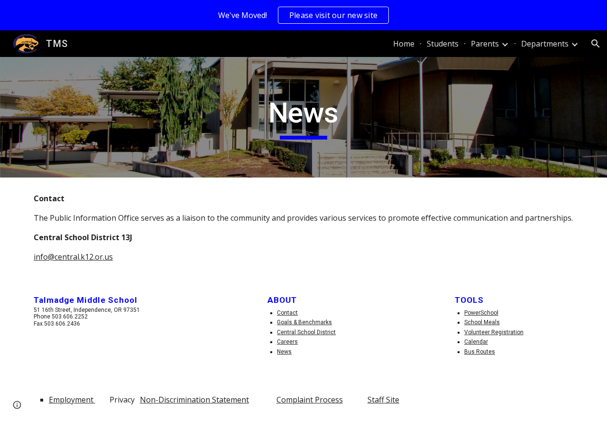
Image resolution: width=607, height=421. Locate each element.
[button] (595, 43)
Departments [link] (545, 43)
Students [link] (443, 43)
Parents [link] (485, 43)
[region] (303, 15)
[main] (303, 117)
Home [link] (403, 43)
